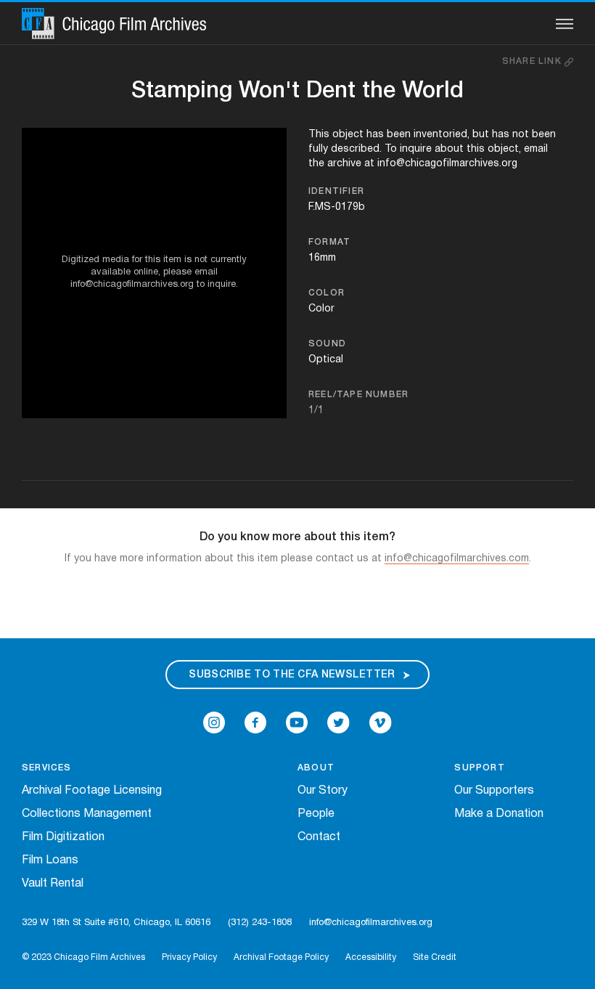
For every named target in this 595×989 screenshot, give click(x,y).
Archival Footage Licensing (92, 791)
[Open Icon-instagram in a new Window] (214, 722)
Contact (319, 837)
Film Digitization (63, 837)
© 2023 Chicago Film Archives (83, 957)
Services (47, 768)
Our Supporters (494, 791)
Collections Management (87, 814)
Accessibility (370, 957)
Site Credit (434, 957)
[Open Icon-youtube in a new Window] (297, 722)
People (316, 814)
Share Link (533, 61)
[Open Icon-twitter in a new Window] (338, 722)
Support (479, 768)
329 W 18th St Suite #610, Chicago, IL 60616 (116, 923)
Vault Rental (52, 884)
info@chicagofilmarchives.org (370, 923)
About (316, 768)
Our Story (323, 791)
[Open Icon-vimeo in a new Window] (380, 722)
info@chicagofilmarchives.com (457, 558)
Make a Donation (498, 814)
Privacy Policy (189, 957)
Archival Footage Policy (281, 957)
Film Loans (50, 860)
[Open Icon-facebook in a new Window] (255, 722)
